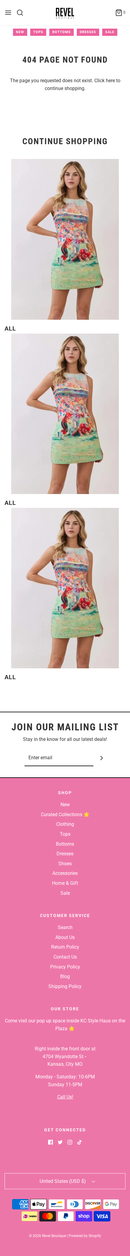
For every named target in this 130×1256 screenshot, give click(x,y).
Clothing (65, 824)
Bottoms (61, 32)
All (10, 328)
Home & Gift (65, 883)
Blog (65, 976)
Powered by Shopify (85, 1236)
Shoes (65, 863)
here (110, 80)
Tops (38, 32)
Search (65, 927)
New (20, 32)
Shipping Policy (65, 986)
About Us (65, 937)
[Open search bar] (22, 13)
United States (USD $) (63, 1181)
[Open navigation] (8, 13)
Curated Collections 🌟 (65, 814)
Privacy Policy (65, 967)
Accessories (65, 873)
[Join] (101, 758)
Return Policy (65, 947)
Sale (109, 32)
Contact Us (65, 957)
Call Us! (65, 1097)
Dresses (88, 32)
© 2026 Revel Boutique (47, 1236)
